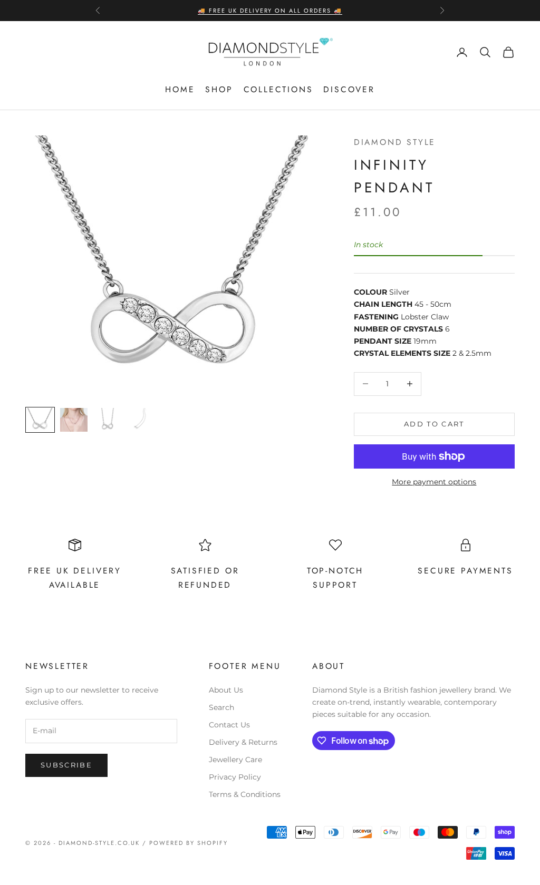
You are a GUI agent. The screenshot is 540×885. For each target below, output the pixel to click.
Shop (219, 89)
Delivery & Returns (243, 742)
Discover (348, 89)
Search (221, 707)
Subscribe (66, 765)
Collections (278, 89)
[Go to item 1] (40, 420)
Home (180, 89)
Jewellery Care (235, 759)
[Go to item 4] (141, 420)
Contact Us (229, 725)
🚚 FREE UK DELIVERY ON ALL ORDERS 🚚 (270, 10)
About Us (226, 690)
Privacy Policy (235, 777)
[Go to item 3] (107, 420)
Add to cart (434, 424)
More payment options (434, 482)
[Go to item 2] (74, 420)
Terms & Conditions (245, 794)
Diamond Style (395, 142)
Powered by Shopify (188, 843)
